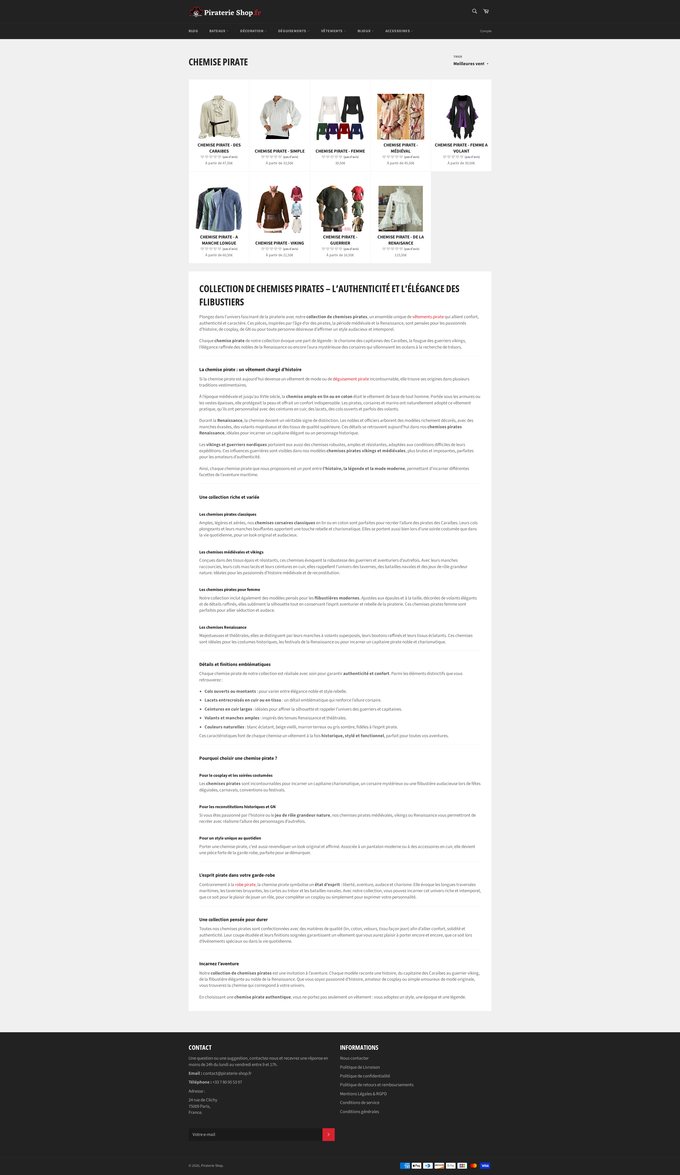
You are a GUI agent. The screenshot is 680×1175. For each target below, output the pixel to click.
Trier (457, 57)
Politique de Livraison (360, 1067)
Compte (485, 31)
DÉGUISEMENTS (292, 31)
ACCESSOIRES (398, 31)
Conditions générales (359, 1112)
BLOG (193, 31)
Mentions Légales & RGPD (363, 1094)
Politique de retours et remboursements (377, 1085)
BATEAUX (217, 31)
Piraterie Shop (212, 1165)
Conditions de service (359, 1103)
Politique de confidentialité (365, 1076)
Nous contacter (354, 1058)
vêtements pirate (428, 317)
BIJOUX (365, 31)
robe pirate (245, 885)
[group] (219, 158)
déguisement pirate (351, 379)
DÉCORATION (252, 31)
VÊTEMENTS (332, 31)
